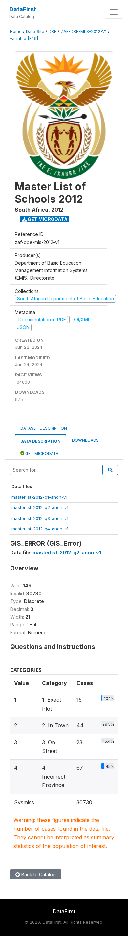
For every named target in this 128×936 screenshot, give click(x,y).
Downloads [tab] (85, 440)
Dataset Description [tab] (43, 428)
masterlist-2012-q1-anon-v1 (39, 497)
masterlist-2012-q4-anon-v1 (39, 528)
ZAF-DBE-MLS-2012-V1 (84, 31)
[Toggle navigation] (114, 12)
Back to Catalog (38, 874)
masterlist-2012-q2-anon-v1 (39, 507)
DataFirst (22, 9)
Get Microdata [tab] (41, 453)
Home (16, 31)
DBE (52, 31)
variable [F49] (24, 38)
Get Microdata (47, 219)
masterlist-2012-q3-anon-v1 (39, 518)
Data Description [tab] (40, 441)
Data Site (35, 31)
